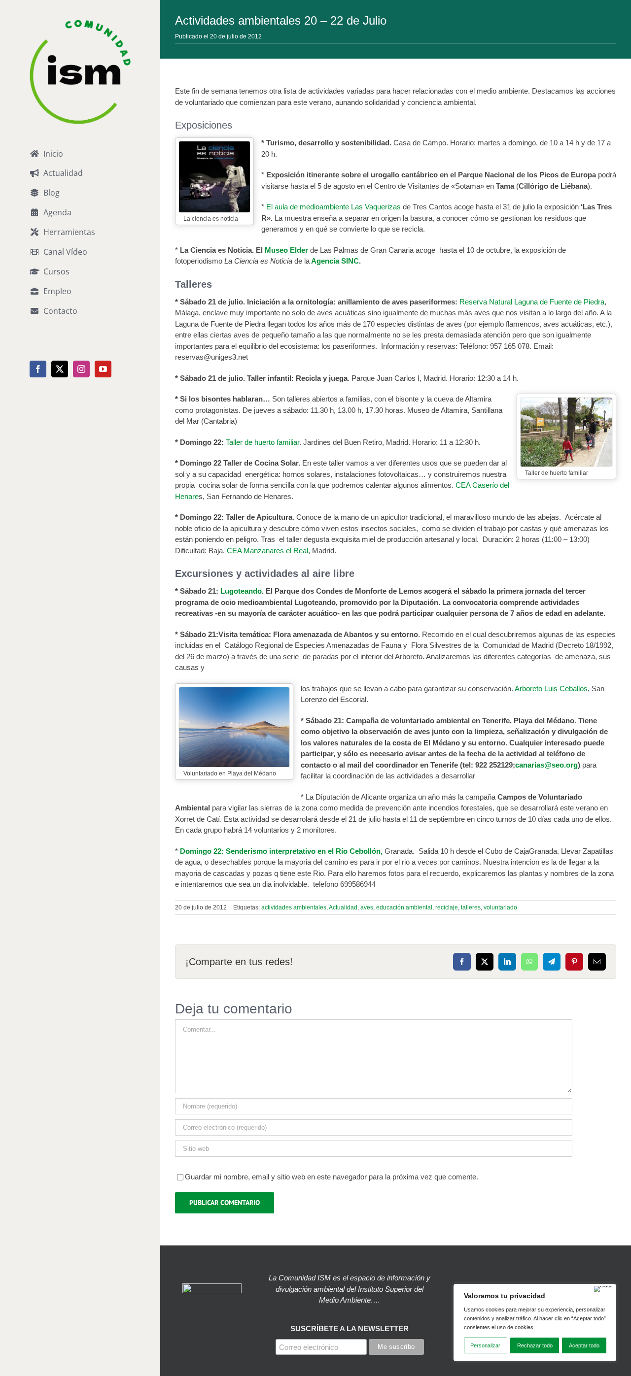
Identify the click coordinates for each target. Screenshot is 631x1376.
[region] (535, 1322)
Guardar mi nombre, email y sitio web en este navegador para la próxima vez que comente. (331, 1177)
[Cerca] (603, 1289)
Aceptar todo (584, 1345)
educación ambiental (404, 907)
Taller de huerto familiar (262, 442)
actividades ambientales (293, 907)
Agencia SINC (335, 261)
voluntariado (500, 907)
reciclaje (446, 907)
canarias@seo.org (546, 765)
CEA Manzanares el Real (266, 550)
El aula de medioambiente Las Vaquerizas (334, 206)
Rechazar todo (535, 1345)
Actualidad (343, 907)
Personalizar (485, 1345)
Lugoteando (241, 591)
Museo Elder (286, 250)
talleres (471, 907)
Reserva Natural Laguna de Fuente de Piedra (531, 302)
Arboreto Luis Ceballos (551, 688)
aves (366, 907)
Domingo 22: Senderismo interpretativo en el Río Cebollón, (282, 851)
